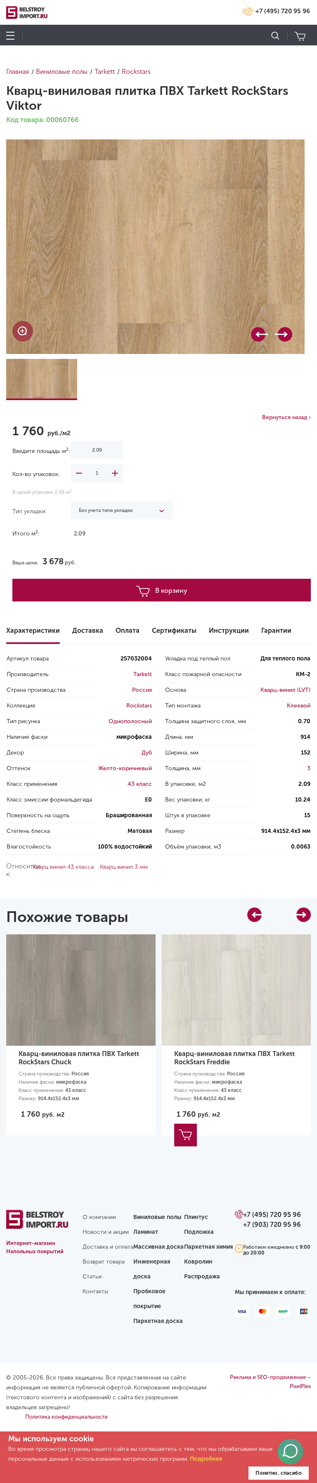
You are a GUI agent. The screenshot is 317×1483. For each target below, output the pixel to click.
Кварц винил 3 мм (124, 866)
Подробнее (206, 1458)
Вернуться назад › (286, 417)
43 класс (140, 783)
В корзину (171, 590)
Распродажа (202, 1276)
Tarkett (142, 674)
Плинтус (196, 1217)
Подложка (199, 1231)
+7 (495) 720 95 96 (282, 11)
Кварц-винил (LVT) (285, 689)
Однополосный (130, 721)
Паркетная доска (158, 1321)
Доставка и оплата (108, 1246)
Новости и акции (106, 1231)
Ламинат (145, 1231)
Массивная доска (158, 1246)
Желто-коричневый (125, 768)
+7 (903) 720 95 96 (272, 1224)
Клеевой (298, 705)
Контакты (95, 1291)
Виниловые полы (157, 1217)
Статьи (92, 1276)
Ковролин (198, 1261)
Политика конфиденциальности (66, 1417)
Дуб (147, 752)
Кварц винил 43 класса (63, 866)
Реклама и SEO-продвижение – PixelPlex (270, 1381)
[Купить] (185, 1135)
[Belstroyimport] (37, 1224)
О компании (99, 1217)
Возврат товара (104, 1261)
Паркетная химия (208, 1246)
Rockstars (139, 705)
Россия (142, 689)
